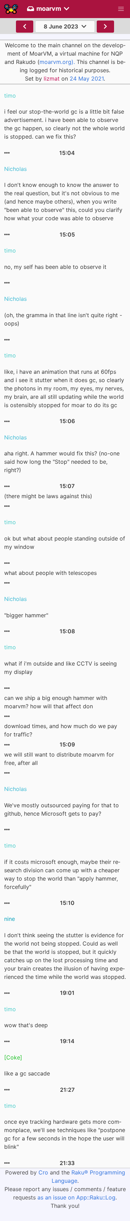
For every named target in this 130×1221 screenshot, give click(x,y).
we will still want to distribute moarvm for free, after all (59, 758)
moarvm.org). (57, 61)
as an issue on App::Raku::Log (76, 1197)
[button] (121, 9)
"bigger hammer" (26, 615)
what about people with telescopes (50, 572)
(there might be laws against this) (48, 496)
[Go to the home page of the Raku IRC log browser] (11, 9)
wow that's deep (26, 1025)
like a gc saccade (27, 1073)
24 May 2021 (87, 78)
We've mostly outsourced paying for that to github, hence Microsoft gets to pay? (61, 809)
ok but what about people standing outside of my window (64, 542)
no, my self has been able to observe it (55, 266)
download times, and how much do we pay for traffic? (60, 730)
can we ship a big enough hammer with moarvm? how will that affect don (55, 702)
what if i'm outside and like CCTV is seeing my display (60, 667)
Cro (43, 1172)
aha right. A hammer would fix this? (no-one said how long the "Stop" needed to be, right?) (62, 461)
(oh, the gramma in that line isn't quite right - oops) (63, 319)
